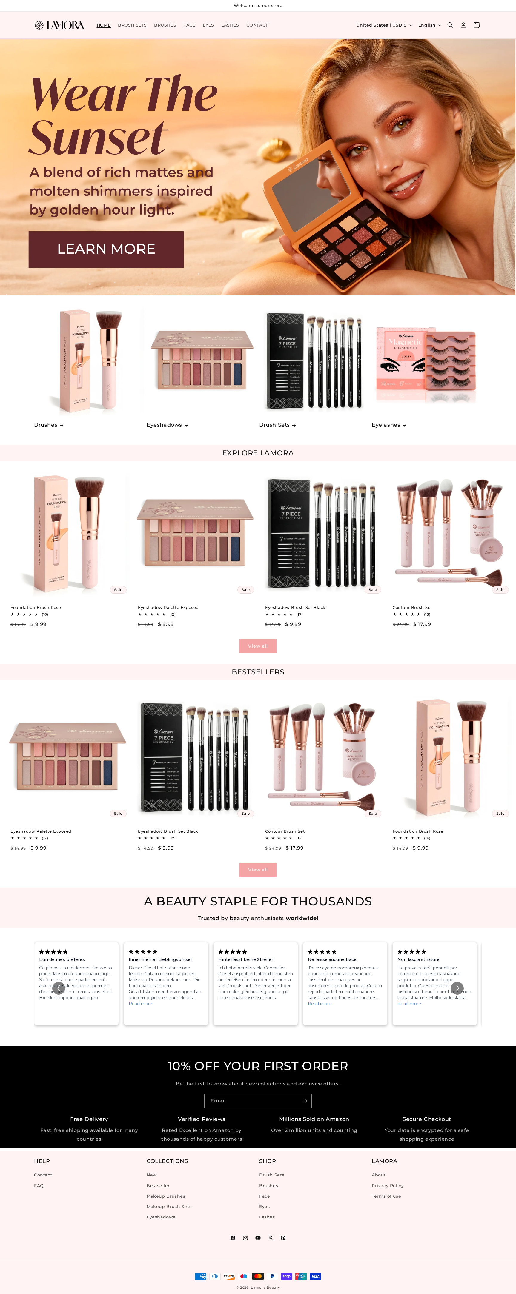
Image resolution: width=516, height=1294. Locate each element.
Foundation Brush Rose (35, 607)
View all (258, 646)
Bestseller (158, 1185)
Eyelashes (386, 425)
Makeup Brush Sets (169, 1206)
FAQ (39, 1185)
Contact (43, 1175)
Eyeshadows (164, 425)
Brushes (45, 425)
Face (264, 1196)
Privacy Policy (388, 1185)
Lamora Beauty (265, 1287)
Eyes (264, 1206)
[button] (450, 25)
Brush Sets (274, 425)
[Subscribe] (304, 1101)
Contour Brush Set (412, 607)
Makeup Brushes (166, 1196)
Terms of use (386, 1196)
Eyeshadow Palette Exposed (168, 607)
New (152, 1175)
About (379, 1175)
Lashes (267, 1217)
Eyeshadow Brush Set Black (295, 607)
